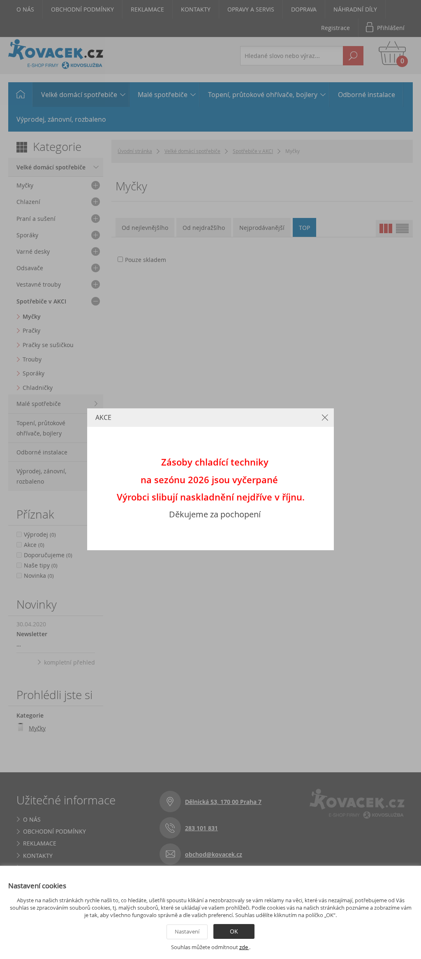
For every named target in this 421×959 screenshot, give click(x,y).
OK (234, 931)
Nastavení (187, 931)
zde (244, 947)
